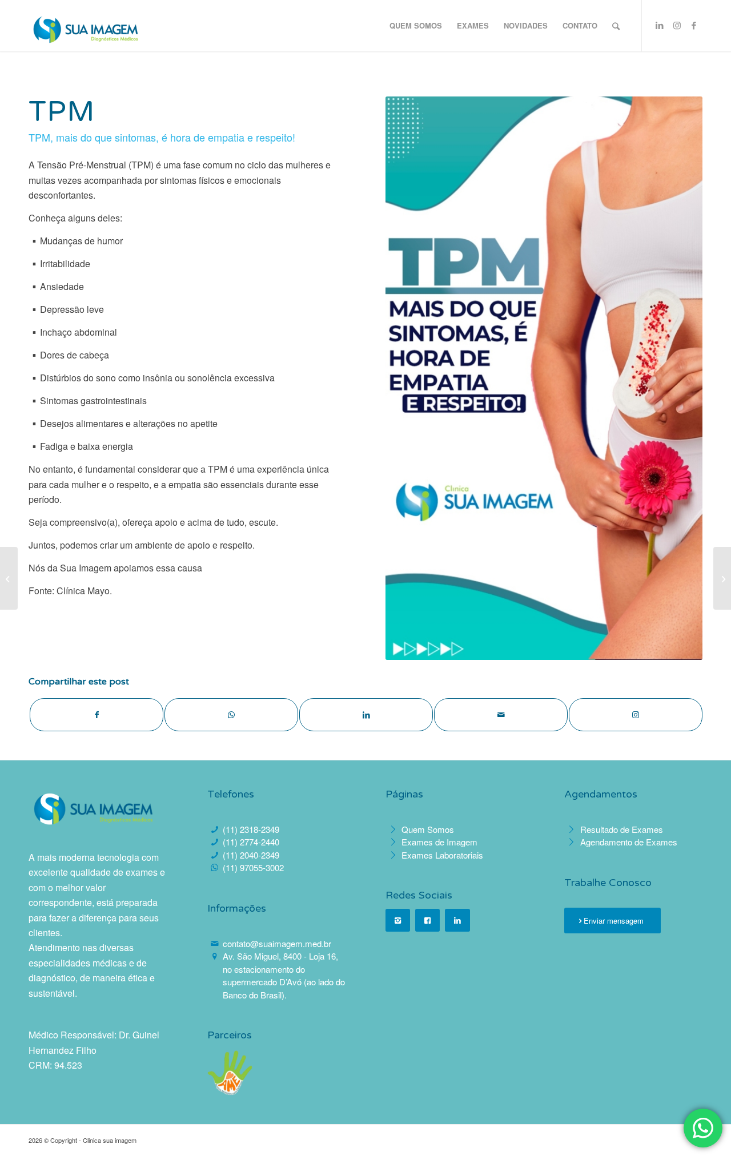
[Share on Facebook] (96, 714)
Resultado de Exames (621, 829)
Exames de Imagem (439, 842)
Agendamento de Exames (628, 842)
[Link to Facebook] (693, 25)
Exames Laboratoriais (442, 855)
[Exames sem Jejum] (722, 578)
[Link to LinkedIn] (659, 25)
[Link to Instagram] (676, 25)
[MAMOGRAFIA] (9, 578)
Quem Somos (427, 829)
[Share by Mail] (501, 714)
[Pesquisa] (616, 25)
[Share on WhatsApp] (231, 714)
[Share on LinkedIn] (366, 714)
